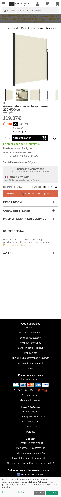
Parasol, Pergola (29, 28)
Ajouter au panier (22, 138)
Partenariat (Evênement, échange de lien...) (30, 458)
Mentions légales (30, 411)
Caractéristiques (17, 210)
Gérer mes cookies (30, 421)
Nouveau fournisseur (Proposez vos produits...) (30, 463)
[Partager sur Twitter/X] (56, 187)
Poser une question (14, 245)
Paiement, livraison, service (24, 218)
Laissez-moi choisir (13, 492)
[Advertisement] (30, 288)
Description (8, 112)
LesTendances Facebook (32, 474)
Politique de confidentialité (30, 363)
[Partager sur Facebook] (48, 187)
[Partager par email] (44, 187)
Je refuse (39, 492)
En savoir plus (19, 131)
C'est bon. (52, 492)
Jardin (16, 28)
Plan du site (31, 426)
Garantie (30, 327)
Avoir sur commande (30, 343)
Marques (30, 431)
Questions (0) (13, 231)
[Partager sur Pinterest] (52, 187)
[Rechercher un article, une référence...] (5, 10)
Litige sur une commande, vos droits (30, 358)
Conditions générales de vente (30, 416)
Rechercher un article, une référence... (26, 10)
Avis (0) (8, 253)
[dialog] (30, 487)
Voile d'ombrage (48, 28)
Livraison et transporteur (30, 348)
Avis (30, 368)
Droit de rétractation (30, 337)
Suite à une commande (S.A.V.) (30, 453)
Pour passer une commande (30, 448)
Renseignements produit (30, 443)
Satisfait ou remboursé (30, 332)
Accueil (7, 28)
